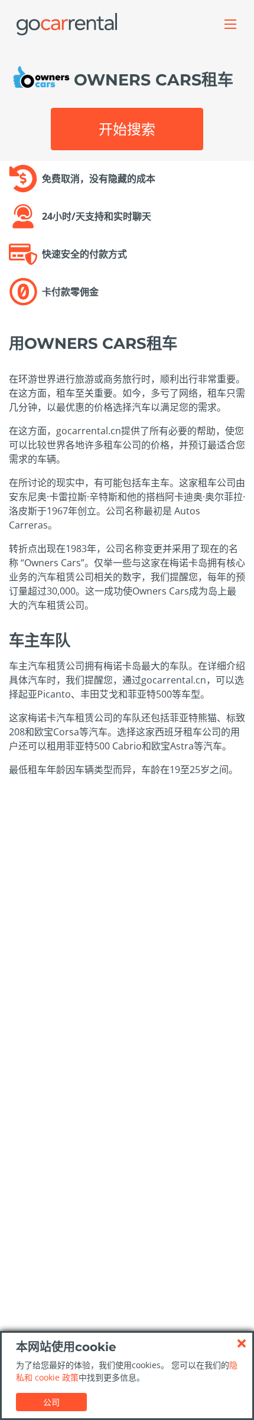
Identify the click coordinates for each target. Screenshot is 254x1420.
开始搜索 (127, 128)
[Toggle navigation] (230, 24)
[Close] (241, 1343)
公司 (51, 1402)
